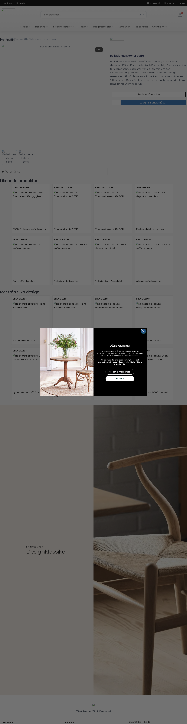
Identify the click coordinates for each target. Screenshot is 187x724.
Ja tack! (120, 378)
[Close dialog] (143, 331)
